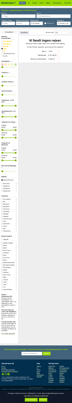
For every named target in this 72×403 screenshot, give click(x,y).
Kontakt (3, 368)
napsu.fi (44, 389)
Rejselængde (34, 20)
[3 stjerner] (9, 46)
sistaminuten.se (13, 389)
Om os (3, 366)
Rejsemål (67, 3)
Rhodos (62, 373)
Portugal (50, 378)
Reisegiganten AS (38, 387)
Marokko (62, 380)
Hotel (41, 3)
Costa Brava (52, 369)
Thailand (50, 380)
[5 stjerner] (9, 41)
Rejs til (38, 13)
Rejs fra (3, 13)
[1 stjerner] (9, 51)
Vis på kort (24, 32)
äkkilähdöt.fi (31, 389)
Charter (22, 3)
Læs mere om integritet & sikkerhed (36, 396)
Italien (61, 375)
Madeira (62, 382)
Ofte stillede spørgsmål (8, 333)
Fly (29, 3)
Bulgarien (62, 378)
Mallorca (50, 368)
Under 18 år (51, 366)
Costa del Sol (52, 371)
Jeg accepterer (31, 400)
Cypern (50, 376)
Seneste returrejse (22, 20)
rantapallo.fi (38, 389)
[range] (2, 67)
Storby (34, 3)
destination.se (51, 389)
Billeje (48, 3)
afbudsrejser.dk (23, 389)
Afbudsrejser (57, 3)
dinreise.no (59, 389)
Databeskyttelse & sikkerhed (9, 371)
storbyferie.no (66, 389)
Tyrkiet (50, 375)
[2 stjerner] (9, 49)
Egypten (50, 382)
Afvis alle (43, 400)
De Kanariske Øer (64, 368)
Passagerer (60, 20)
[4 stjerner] (9, 44)
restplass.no (5, 389)
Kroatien (62, 376)
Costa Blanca (63, 369)
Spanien (62, 366)
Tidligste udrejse (6, 20)
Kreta (50, 373)
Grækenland (63, 371)
